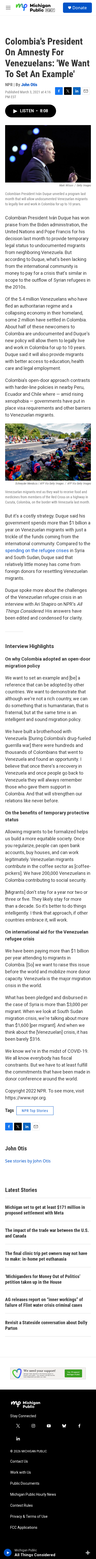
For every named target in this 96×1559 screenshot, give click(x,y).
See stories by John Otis (28, 1161)
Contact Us (19, 1461)
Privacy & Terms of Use (29, 1516)
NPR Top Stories (35, 1111)
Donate (79, 7)
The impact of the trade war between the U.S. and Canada (47, 1233)
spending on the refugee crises (37, 550)
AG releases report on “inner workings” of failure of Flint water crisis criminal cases (44, 1302)
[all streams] (89, 1552)
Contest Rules (21, 1505)
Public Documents (24, 1483)
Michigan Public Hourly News (33, 1494)
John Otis (29, 84)
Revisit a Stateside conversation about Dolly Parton (46, 1325)
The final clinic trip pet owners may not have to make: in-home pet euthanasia (46, 1256)
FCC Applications (23, 1528)
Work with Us (20, 1472)
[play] (8, 1552)
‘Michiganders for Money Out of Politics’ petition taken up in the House (42, 1279)
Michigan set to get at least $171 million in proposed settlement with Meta (45, 1210)
